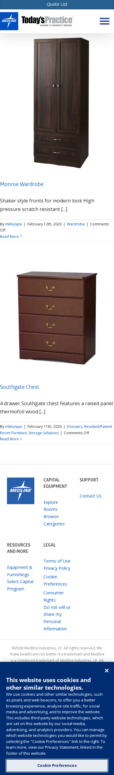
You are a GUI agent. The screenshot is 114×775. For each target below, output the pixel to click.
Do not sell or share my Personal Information (57, 618)
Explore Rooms (50, 505)
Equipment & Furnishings (20, 570)
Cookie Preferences (56, 765)
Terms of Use (57, 561)
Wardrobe (76, 224)
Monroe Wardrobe (21, 185)
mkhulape (13, 224)
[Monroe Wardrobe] (57, 102)
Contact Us (91, 496)
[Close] (106, 670)
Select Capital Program (20, 585)
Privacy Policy (56, 568)
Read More (9, 236)
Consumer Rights (53, 596)
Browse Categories (54, 520)
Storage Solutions (44, 432)
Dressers (74, 426)
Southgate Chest (19, 388)
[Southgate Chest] (57, 318)
